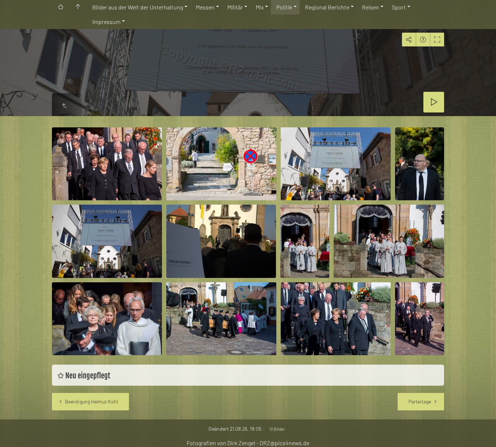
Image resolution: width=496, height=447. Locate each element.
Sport (399, 7)
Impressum (106, 21)
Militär (235, 7)
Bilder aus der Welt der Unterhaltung (137, 7)
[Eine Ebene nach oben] (64, 105)
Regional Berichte (327, 7)
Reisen (370, 7)
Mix (260, 7)
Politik (284, 7)
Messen (205, 7)
